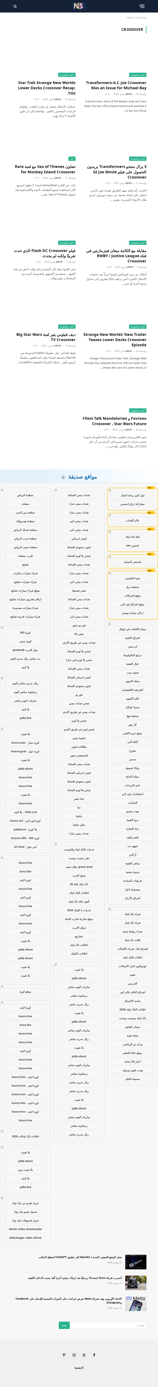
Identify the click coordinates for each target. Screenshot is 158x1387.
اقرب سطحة (25, 556)
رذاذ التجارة (132, 828)
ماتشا (79, 816)
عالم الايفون (132, 698)
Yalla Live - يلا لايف (25, 812)
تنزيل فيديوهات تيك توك (25, 1220)
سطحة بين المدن (25, 512)
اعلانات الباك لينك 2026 (132, 1009)
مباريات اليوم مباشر (79, 987)
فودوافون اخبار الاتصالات (132, 966)
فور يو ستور (79, 625)
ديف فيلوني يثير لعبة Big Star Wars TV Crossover (46, 337)
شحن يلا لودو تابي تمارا (79, 660)
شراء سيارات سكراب (25, 573)
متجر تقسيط (79, 590)
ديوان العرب (79, 927)
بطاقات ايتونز (79, 746)
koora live (25, 777)
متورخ (132, 750)
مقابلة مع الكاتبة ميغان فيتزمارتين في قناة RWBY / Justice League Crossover (116, 256)
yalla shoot (79, 978)
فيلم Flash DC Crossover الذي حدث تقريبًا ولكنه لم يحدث (45, 253)
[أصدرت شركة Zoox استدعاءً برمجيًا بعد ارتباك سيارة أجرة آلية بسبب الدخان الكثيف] (135, 1283)
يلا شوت (79, 969)
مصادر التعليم (132, 1027)
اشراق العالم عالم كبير (132, 992)
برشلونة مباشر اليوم (25, 692)
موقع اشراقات (132, 595)
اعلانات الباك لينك (132, 957)
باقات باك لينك (132, 940)
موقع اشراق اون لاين (133, 604)
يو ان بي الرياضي (132, 1044)
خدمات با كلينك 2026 (79, 910)
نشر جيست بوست (79, 858)
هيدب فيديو (132, 811)
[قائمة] (142, 6)
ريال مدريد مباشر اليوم (25, 683)
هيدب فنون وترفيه (133, 1070)
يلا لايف (25, 667)
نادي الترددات (132, 785)
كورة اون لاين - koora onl (25, 820)
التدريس (132, 983)
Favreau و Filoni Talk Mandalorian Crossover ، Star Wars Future (114, 421)
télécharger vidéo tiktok (25, 1238)
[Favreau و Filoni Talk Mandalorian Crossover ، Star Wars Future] (114, 395)
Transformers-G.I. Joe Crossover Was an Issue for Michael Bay (116, 85)
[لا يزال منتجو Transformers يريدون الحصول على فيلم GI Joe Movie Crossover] (114, 143)
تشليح (25, 564)
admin (128, 94)
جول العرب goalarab (25, 650)
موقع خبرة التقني (132, 733)
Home (130, 17)
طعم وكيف (132, 837)
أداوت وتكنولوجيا (138, 74)
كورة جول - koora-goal (25, 751)
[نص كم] (79, 6)
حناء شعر (79, 799)
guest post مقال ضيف (79, 867)
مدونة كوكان (133, 707)
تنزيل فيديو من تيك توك (25, 1203)
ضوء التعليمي (132, 578)
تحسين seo (132, 545)
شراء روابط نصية (132, 931)
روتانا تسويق (133, 768)
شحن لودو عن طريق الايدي (79, 729)
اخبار (72, 158)
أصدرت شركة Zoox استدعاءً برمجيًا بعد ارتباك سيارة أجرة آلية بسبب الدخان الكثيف (75, 1278)
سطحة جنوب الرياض (25, 547)
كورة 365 (25, 632)
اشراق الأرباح (132, 898)
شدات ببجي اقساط (79, 495)
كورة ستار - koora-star (25, 742)
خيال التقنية (132, 664)
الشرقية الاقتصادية (132, 690)
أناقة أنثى (132, 742)
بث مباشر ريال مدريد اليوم (25, 658)
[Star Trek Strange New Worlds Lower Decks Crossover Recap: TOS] (44, 59)
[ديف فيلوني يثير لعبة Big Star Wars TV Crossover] (44, 311)
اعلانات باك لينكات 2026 (25, 1136)
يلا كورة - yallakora (25, 829)
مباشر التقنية (132, 863)
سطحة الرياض (25, 495)
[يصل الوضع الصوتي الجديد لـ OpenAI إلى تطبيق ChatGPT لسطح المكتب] (135, 1262)
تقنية (132, 975)
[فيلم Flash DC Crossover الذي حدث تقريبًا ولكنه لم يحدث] (44, 227)
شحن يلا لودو (79, 720)
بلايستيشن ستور (79, 755)
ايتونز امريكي (79, 538)
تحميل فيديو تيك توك (25, 1211)
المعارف (132, 802)
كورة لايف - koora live (25, 1077)
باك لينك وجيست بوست (132, 1018)
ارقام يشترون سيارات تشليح (25, 599)
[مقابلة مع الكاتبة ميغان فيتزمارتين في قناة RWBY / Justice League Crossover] (114, 227)
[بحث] (15, 6)
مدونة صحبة (133, 872)
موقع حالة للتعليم (132, 1053)
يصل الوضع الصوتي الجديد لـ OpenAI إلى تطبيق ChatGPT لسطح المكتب (80, 1257)
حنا (79, 807)
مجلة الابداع (132, 776)
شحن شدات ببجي (79, 703)
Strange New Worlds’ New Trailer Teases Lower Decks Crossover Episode (114, 339)
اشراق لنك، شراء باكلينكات (132, 949)
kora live (25, 871)
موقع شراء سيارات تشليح (25, 590)
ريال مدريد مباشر (79, 1004)
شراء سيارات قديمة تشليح (25, 616)
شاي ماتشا (79, 825)
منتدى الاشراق (132, 1001)
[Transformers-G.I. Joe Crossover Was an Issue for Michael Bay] (114, 59)
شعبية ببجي (79, 738)
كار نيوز (132, 724)
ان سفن (132, 646)
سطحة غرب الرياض (25, 538)
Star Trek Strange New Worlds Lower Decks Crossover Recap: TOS (47, 88)
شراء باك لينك (133, 914)
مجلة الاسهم (133, 681)
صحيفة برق (132, 587)
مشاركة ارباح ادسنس (132, 504)
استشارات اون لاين (132, 794)
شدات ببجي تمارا (79, 504)
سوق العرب (79, 875)
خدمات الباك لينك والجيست (79, 849)
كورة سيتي (25, 641)
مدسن (132, 759)
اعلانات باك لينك (79, 945)
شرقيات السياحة (132, 880)
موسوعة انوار (132, 889)
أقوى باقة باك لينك (79, 901)
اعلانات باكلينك (79, 953)
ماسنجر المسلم (132, 562)
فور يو (79, 694)
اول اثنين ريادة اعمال (132, 495)
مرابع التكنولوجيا (133, 655)
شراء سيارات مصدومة (25, 608)
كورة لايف (25, 880)
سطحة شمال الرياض (25, 530)
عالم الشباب (132, 520)
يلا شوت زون (25, 1169)
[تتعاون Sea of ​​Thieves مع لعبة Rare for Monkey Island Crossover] (44, 143)
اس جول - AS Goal (25, 847)
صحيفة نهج (133, 716)
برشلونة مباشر (79, 995)
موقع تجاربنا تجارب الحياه (79, 919)
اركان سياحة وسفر (132, 613)
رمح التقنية (133, 820)
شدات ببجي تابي (79, 521)
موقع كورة (25, 991)
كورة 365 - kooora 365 (25, 838)
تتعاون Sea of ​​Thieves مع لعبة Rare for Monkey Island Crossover (45, 169)
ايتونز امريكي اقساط (79, 677)
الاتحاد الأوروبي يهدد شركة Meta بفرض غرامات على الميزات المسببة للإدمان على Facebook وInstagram (69, 1300)
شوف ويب (133, 672)
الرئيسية (79, 1367)
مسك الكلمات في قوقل (132, 629)
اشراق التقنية (132, 638)
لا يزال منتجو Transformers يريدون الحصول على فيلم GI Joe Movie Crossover (116, 171)
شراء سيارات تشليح (25, 582)
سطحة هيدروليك (25, 521)
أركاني (132, 854)
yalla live (25, 718)
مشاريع (79, 936)
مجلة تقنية (133, 1035)
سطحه (25, 504)
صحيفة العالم (132, 1079)
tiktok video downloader (25, 1229)
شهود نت (133, 846)
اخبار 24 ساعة (132, 1061)
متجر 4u (79, 634)
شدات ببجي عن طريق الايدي (79, 642)
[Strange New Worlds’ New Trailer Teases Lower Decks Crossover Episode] (114, 311)
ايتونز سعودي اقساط (79, 547)
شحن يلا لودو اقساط (79, 556)
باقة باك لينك (132, 536)
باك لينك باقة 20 (79, 884)
